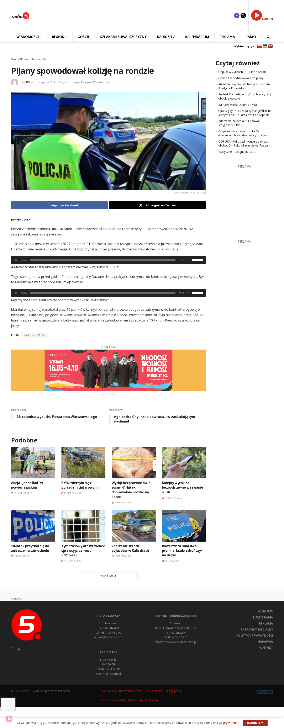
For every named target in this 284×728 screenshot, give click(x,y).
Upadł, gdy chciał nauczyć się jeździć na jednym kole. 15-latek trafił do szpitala (245, 113)
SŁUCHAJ (267, 19)
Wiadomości (100, 82)
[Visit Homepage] (20, 15)
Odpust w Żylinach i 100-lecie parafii (242, 72)
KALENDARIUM (197, 36)
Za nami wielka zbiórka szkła (237, 105)
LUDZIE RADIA (263, 617)
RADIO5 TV (166, 36)
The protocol (154, 691)
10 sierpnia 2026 (72, 493)
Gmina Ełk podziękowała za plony (240, 78)
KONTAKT (265, 647)
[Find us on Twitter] (243, 15)
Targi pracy (174, 691)
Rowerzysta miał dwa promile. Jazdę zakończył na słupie (182, 551)
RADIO (251, 36)
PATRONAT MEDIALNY (257, 629)
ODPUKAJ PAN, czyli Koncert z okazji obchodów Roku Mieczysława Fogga (243, 143)
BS (28, 82)
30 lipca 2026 (171, 560)
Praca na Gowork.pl (113, 700)
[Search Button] (268, 36)
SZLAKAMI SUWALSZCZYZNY (123, 36)
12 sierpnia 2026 (22, 493)
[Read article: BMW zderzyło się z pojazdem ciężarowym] (83, 462)
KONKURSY (265, 611)
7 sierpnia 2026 (122, 502)
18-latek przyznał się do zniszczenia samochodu (30, 548)
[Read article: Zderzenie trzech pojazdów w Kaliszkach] (134, 525)
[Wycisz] (188, 260)
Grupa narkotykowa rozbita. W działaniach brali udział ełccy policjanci (243, 133)
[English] (270, 46)
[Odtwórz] (16, 260)
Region (36, 59)
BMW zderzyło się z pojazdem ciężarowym (79, 485)
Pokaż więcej (108, 575)
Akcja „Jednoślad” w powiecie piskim (27, 485)
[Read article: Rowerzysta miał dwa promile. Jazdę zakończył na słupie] (184, 525)
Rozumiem (255, 723)
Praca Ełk (106, 691)
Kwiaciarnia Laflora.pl (144, 700)
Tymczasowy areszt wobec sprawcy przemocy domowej (83, 551)
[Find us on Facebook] (237, 15)
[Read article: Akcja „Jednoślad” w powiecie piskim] (33, 462)
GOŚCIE (84, 36)
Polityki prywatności (226, 723)
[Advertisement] (135, 15)
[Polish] (259, 46)
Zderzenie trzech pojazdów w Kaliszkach (130, 548)
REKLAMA (227, 36)
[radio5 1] (108, 370)
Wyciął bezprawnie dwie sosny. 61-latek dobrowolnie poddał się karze (131, 489)
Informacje (72, 82)
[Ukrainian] (265, 46)
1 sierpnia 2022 (45, 82)
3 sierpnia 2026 (122, 556)
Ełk (44, 59)
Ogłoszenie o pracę (129, 691)
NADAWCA (265, 641)
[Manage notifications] (9, 719)
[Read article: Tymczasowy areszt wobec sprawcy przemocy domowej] (83, 525)
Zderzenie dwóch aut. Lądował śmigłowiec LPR (239, 123)
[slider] (198, 260)
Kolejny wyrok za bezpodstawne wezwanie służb (182, 487)
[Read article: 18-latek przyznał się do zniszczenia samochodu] (33, 525)
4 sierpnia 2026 (72, 560)
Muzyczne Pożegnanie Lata (236, 152)
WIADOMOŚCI (27, 36)
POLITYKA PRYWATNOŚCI (254, 635)
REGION (58, 36)
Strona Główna (19, 59)
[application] (108, 260)
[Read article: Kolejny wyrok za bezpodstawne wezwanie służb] (184, 462)
